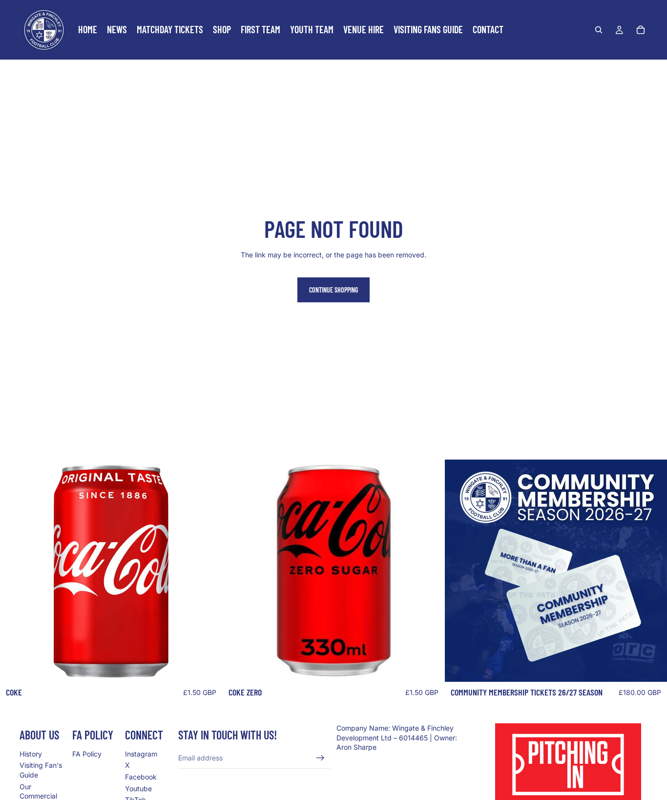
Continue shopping (333, 290)
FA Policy (87, 754)
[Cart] (640, 30)
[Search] (598, 30)
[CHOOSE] (652, 667)
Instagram (141, 754)
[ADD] (207, 667)
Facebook (141, 777)
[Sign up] (320, 758)
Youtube (138, 788)
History (31, 754)
